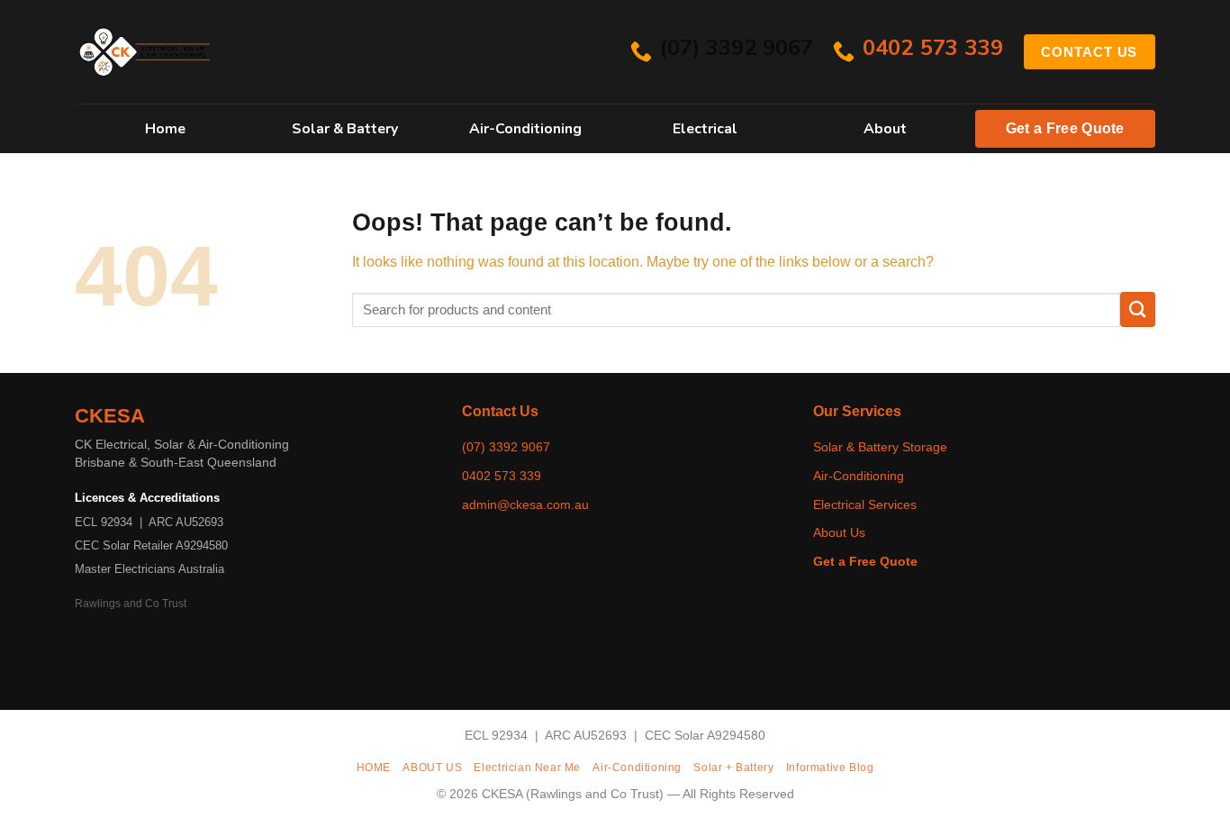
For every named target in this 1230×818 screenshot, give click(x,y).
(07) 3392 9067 (506, 447)
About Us (839, 532)
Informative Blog (830, 767)
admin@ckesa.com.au (525, 504)
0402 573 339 (501, 475)
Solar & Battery (345, 129)
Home (165, 129)
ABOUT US (432, 767)
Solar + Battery (733, 767)
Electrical (705, 129)
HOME (374, 767)
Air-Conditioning (525, 129)
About (885, 129)
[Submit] (1137, 309)
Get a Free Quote (1065, 128)
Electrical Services (865, 504)
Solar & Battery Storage (880, 447)
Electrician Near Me (527, 767)
